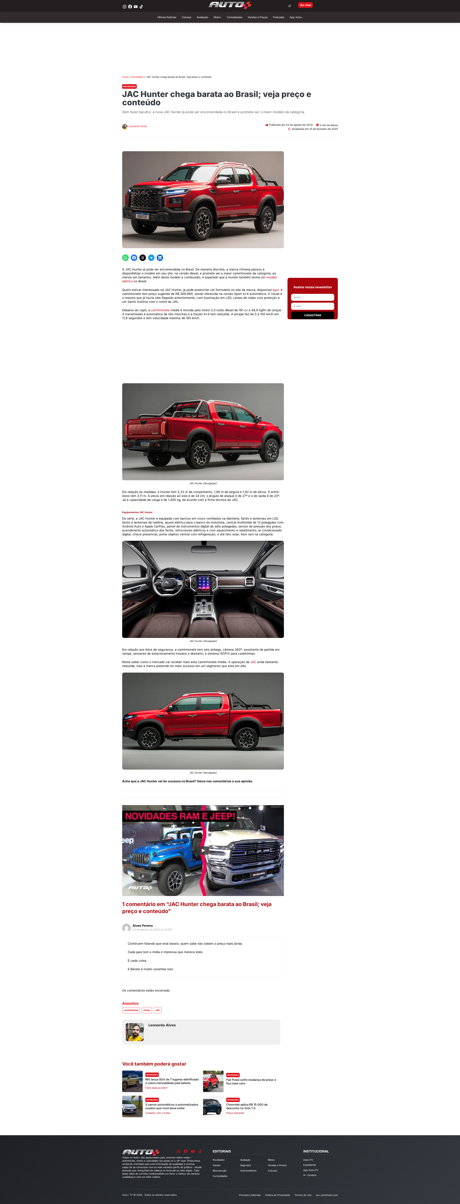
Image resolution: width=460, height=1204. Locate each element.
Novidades (138, 76)
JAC (253, 662)
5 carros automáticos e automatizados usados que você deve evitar (171, 1106)
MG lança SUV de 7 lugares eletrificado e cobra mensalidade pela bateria (172, 1081)
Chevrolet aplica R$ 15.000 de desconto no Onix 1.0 (247, 1106)
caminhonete (160, 310)
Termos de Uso (303, 1195)
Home (125, 76)
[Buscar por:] (289, 6)
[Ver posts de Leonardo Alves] (125, 127)
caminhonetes (131, 1010)
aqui (275, 290)
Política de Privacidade (277, 1195)
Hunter (146, 1010)
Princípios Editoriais (250, 1195)
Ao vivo (305, 5)
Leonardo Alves (137, 126)
